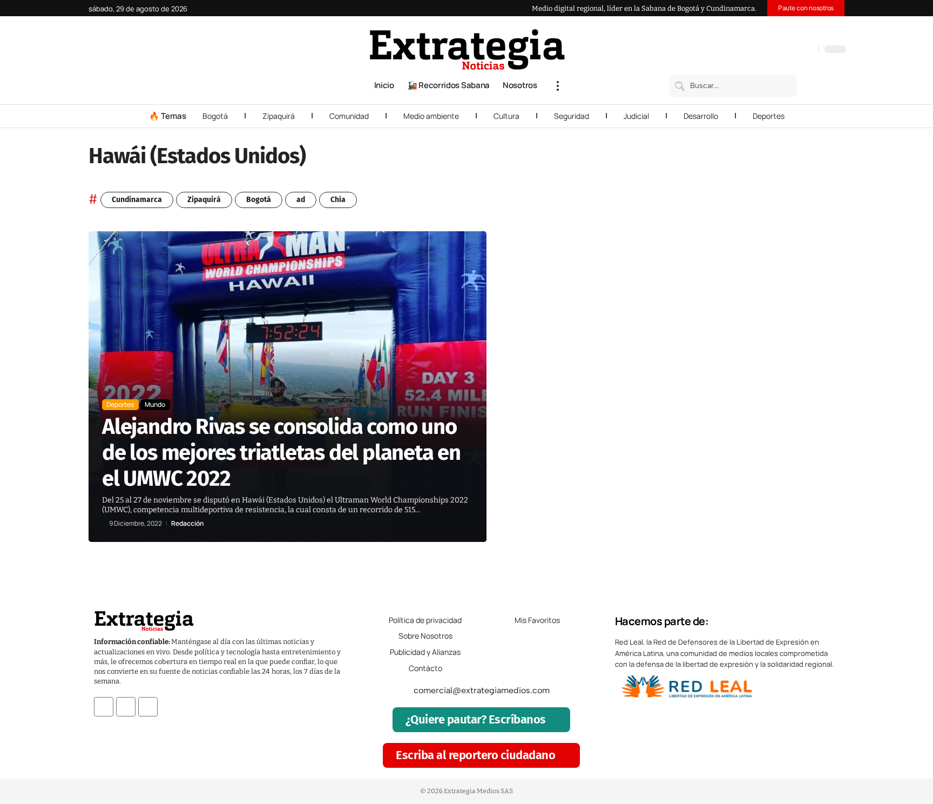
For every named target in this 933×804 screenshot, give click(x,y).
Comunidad (349, 116)
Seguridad (571, 116)
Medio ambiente (431, 116)
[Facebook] (753, 50)
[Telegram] (796, 50)
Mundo (155, 404)
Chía (338, 199)
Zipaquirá (278, 116)
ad (300, 199)
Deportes (769, 116)
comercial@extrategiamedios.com (482, 690)
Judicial (636, 116)
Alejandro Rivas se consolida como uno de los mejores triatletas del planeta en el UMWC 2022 (281, 453)
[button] (557, 86)
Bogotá (215, 116)
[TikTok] (785, 50)
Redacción (187, 523)
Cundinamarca (137, 199)
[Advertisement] (772, 393)
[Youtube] (148, 706)
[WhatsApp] (807, 50)
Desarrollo (701, 116)
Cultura (506, 116)
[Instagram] (774, 50)
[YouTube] (764, 50)
